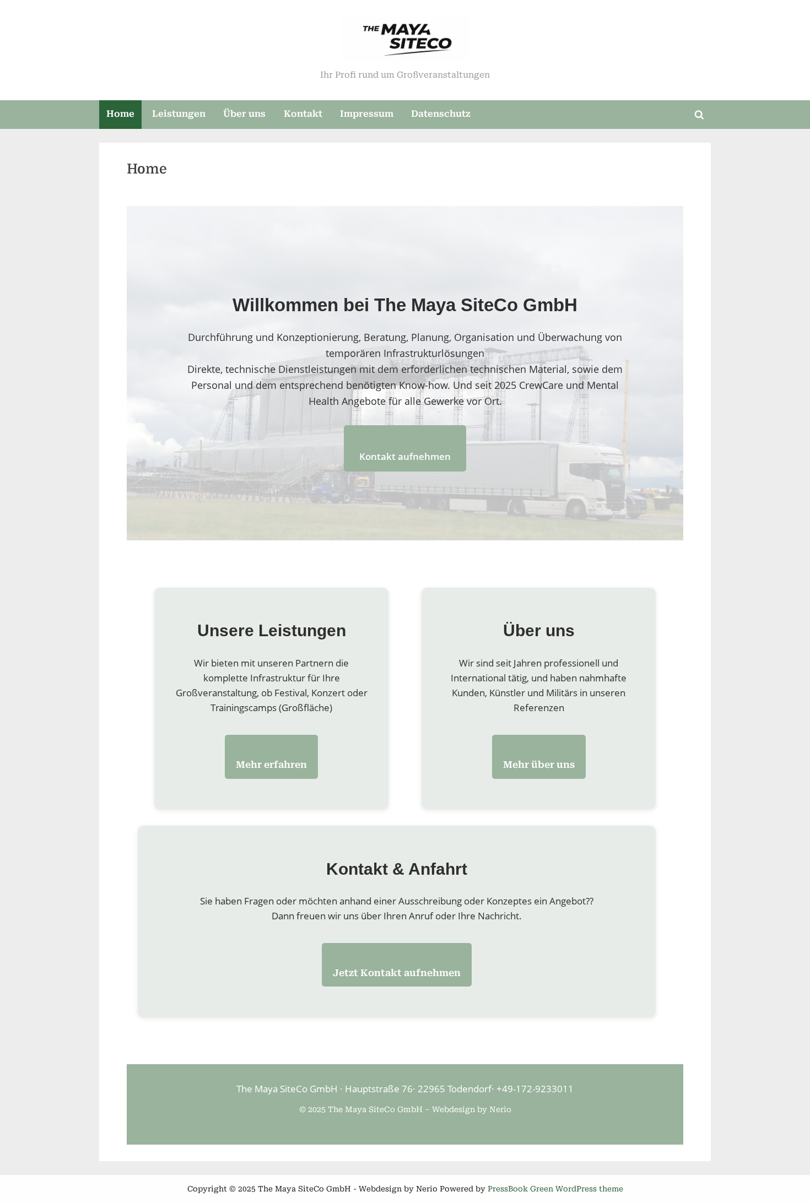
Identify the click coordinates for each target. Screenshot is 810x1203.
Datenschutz (441, 114)
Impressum (366, 114)
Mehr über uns (539, 764)
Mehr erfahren (271, 764)
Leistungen (179, 114)
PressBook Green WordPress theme (555, 1188)
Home (120, 114)
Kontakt (303, 114)
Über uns (244, 114)
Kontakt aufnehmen (405, 456)
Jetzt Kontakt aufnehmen (397, 972)
